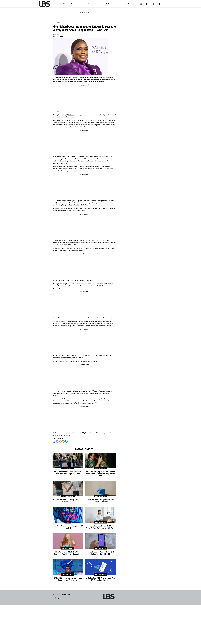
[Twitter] (57, 441)
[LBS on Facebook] (141, 4)
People (57, 111)
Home (54, 22)
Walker (56, 34)
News (88, 4)
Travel (108, 4)
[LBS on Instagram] (147, 4)
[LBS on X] (153, 4)
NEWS (58, 22)
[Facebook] (54, 441)
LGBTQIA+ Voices (67, 4)
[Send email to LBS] (159, 4)
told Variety (71, 115)
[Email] (63, 441)
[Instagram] (60, 441)
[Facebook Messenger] (66, 441)
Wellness (127, 4)
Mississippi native (60, 208)
